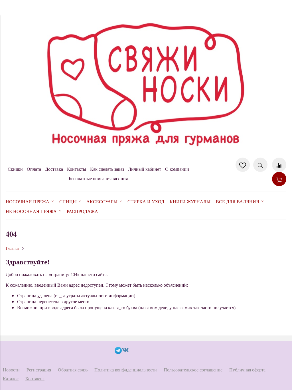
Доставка (54, 169)
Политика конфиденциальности (125, 370)
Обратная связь (73, 370)
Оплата (34, 169)
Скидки (15, 169)
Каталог (11, 378)
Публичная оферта (247, 370)
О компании (177, 169)
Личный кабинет (144, 169)
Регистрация (39, 370)
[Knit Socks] (146, 155)
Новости (11, 370)
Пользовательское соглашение (193, 370)
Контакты (76, 169)
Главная (12, 248)
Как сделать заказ (107, 169)
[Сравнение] (279, 165)
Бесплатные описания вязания (98, 178)
